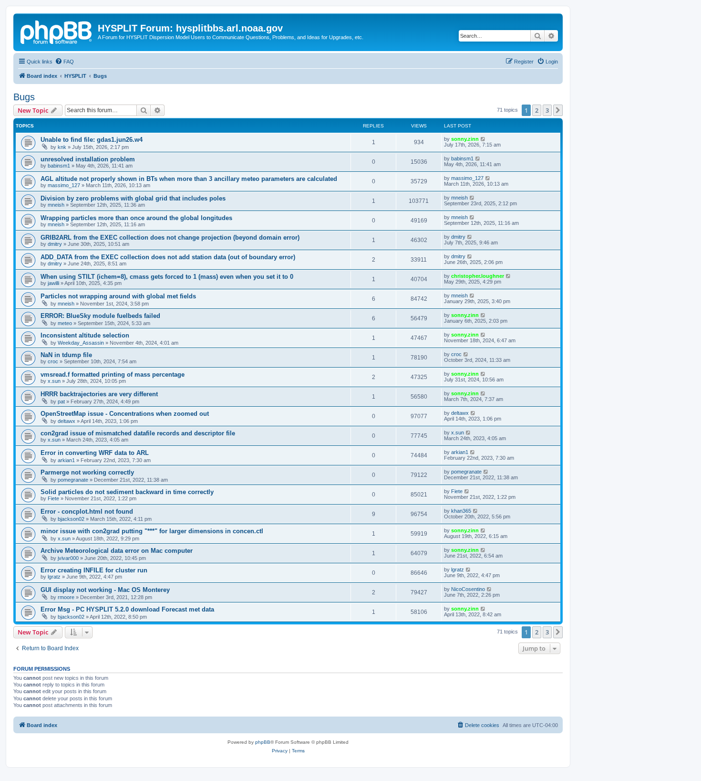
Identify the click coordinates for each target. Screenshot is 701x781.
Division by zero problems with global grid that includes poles (133, 198)
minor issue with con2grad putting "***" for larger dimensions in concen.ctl (152, 531)
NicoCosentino (468, 589)
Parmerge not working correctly (87, 472)
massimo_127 (64, 185)
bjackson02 (71, 519)
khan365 (461, 511)
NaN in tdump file (66, 355)
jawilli (53, 283)
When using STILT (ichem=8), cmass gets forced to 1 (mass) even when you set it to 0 (167, 276)
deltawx (66, 421)
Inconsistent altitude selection (85, 335)
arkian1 (66, 460)
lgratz (54, 577)
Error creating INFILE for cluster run (94, 570)
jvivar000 (68, 558)
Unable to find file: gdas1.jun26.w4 (92, 139)
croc (53, 361)
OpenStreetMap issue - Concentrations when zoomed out (125, 413)
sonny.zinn (465, 139)
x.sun (54, 381)
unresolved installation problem (88, 159)
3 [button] (547, 110)
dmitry (55, 244)
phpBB (262, 742)
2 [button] (536, 110)
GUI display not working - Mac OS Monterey (105, 589)
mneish (56, 205)
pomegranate (73, 480)
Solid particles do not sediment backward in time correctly (127, 492)
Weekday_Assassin (81, 343)
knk (62, 147)
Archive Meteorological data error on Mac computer (117, 550)
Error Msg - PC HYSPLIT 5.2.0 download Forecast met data (127, 609)
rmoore (66, 597)
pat (61, 401)
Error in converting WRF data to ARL (95, 452)
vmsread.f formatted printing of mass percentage (113, 374)
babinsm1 (59, 166)
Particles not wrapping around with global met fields (118, 296)
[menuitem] (64, 61)
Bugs (24, 97)
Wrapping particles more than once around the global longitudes (136, 218)
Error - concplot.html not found (87, 511)
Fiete (53, 498)
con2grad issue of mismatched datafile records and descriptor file (138, 433)
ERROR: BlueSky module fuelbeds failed (100, 315)
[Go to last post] (483, 139)
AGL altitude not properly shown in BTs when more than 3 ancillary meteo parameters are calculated (189, 178)
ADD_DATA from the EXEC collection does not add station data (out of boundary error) (168, 257)
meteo (65, 323)
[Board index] (57, 31)
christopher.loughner (477, 276)
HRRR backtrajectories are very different (99, 394)
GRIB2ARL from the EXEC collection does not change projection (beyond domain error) (170, 237)
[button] (558, 110)
